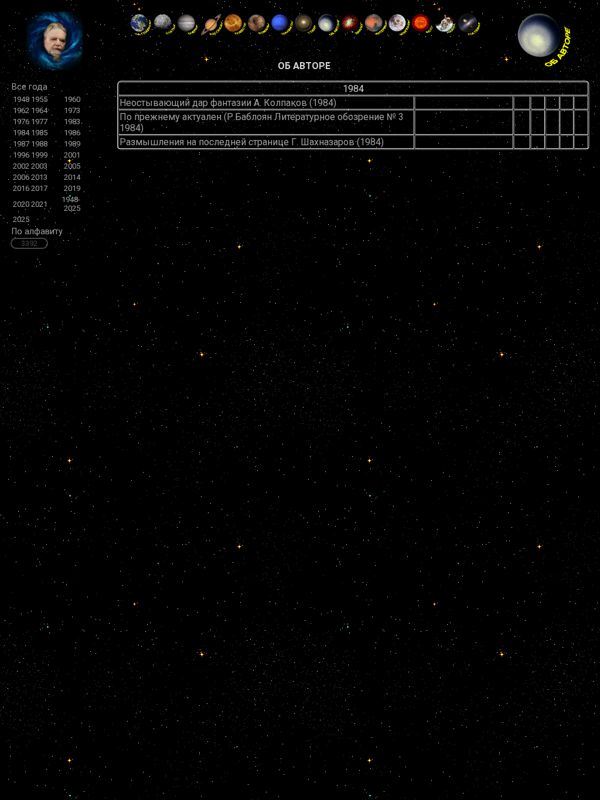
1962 (21, 110)
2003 (39, 166)
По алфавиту (37, 232)
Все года (29, 87)
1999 (39, 155)
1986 (72, 132)
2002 (21, 166)
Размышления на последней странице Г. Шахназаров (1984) (252, 142)
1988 (39, 143)
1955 (39, 99)
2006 (21, 177)
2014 (72, 177)
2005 (72, 166)
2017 (39, 188)
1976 (21, 121)
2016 (21, 188)
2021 (39, 204)
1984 (21, 132)
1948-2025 (71, 204)
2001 (72, 155)
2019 (72, 188)
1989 (72, 143)
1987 (21, 143)
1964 (39, 110)
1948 (21, 99)
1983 (72, 121)
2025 (21, 219)
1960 (72, 99)
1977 (39, 121)
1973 (72, 110)
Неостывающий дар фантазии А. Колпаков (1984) (228, 102)
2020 (21, 204)
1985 (39, 132)
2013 (39, 177)
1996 (21, 155)
